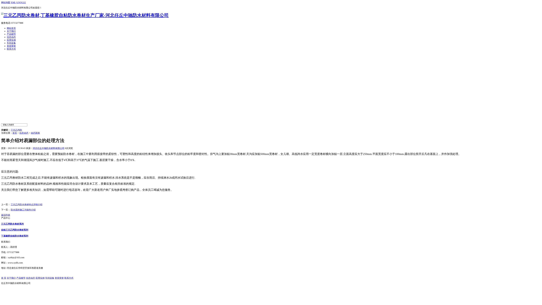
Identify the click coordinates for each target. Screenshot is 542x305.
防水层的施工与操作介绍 (23, 210)
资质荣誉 (11, 46)
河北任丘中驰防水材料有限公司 (48, 148)
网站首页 (11, 28)
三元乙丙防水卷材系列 (12, 224)
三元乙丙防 (16, 130)
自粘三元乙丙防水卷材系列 (14, 230)
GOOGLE (21, 2)
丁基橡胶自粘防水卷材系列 (14, 236)
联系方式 (11, 49)
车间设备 (11, 43)
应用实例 (11, 40)
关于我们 (11, 31)
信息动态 (11, 37)
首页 (14, 133)
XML (13, 2)
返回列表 (5, 215)
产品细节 (11, 34)
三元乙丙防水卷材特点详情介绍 (26, 204)
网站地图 (5, 2)
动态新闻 (35, 133)
